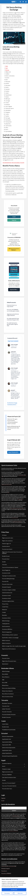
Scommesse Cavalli (6, 595)
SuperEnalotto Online (7, 750)
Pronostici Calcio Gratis (7, 584)
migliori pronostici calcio (6, 484)
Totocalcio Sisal (5, 706)
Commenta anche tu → (12, 404)
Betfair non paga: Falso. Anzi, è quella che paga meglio (14, 646)
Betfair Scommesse (6, 643)
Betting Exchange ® (5, 868)
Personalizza (7, 893)
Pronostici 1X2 (5, 581)
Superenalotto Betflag (7, 742)
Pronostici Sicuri (5, 559)
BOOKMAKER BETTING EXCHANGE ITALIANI (13, 162)
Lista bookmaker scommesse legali (8, 866)
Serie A (3, 766)
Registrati (14, 220)
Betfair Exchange (6, 620)
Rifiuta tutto (20, 893)
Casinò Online (5, 724)
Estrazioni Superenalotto (7, 736)
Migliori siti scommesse (7, 540)
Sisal (6, 68)
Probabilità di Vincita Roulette (8, 729)
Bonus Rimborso (5, 677)
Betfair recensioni (6, 640)
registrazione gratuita (17, 521)
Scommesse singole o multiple (9, 589)
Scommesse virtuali (6, 598)
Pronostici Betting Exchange (8, 578)
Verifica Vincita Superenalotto (8, 747)
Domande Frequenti (6, 587)
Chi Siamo (4, 535)
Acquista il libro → (14, 289)
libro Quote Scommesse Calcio (17, 508)
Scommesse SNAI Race (7, 629)
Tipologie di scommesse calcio (9, 575)
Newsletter (4, 615)
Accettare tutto (14, 889)
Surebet (4, 561)
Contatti (4, 612)
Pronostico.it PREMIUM (13, 830)
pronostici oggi (15, 815)
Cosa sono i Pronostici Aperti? (8, 783)
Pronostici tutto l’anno (7, 788)
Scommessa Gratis (6, 573)
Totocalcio (4, 564)
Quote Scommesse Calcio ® (14, 2)
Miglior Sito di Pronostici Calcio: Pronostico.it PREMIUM (12, 552)
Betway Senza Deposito (7, 691)
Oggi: (13, 341)
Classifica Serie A (6, 546)
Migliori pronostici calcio (7, 538)
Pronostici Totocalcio (7, 711)
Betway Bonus (5, 685)
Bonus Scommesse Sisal (7, 696)
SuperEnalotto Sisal (6, 739)
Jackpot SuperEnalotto (7, 753)
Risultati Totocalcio (6, 717)
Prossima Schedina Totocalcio (9, 714)
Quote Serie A (5, 664)
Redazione (4, 609)
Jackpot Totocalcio (6, 709)
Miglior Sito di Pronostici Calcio (9, 661)
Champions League (6, 769)
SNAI (6, 66)
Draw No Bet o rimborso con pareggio (10, 637)
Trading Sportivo (6, 623)
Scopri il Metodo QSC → (13, 452)
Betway (7, 70)
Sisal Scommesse (6, 626)
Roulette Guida (5, 726)
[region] (14, 886)
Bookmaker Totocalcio (7, 703)
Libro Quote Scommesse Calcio (9, 777)
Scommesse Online (6, 618)
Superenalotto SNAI (6, 744)
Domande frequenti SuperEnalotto (9, 756)
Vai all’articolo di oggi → (12, 402)
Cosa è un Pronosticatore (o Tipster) (10, 567)
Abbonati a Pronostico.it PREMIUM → (14, 249)
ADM (8, 492)
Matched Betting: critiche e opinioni (10, 634)
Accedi (14, 216)
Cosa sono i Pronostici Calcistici (9, 786)
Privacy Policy (5, 604)
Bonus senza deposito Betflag (8, 688)
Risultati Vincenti (6, 556)
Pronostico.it (20, 498)
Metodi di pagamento (7, 632)
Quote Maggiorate (6, 570)
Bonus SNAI (4, 682)
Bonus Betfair (5, 674)
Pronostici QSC (15, 517)
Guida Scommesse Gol (7, 592)
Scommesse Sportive (6, 763)
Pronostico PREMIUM (7, 774)
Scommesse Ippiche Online (8, 601)
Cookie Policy (5, 606)
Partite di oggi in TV (6, 543)
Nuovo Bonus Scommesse (8, 693)
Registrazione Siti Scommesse (9, 649)
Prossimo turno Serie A (7, 549)
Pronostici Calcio (6, 658)
